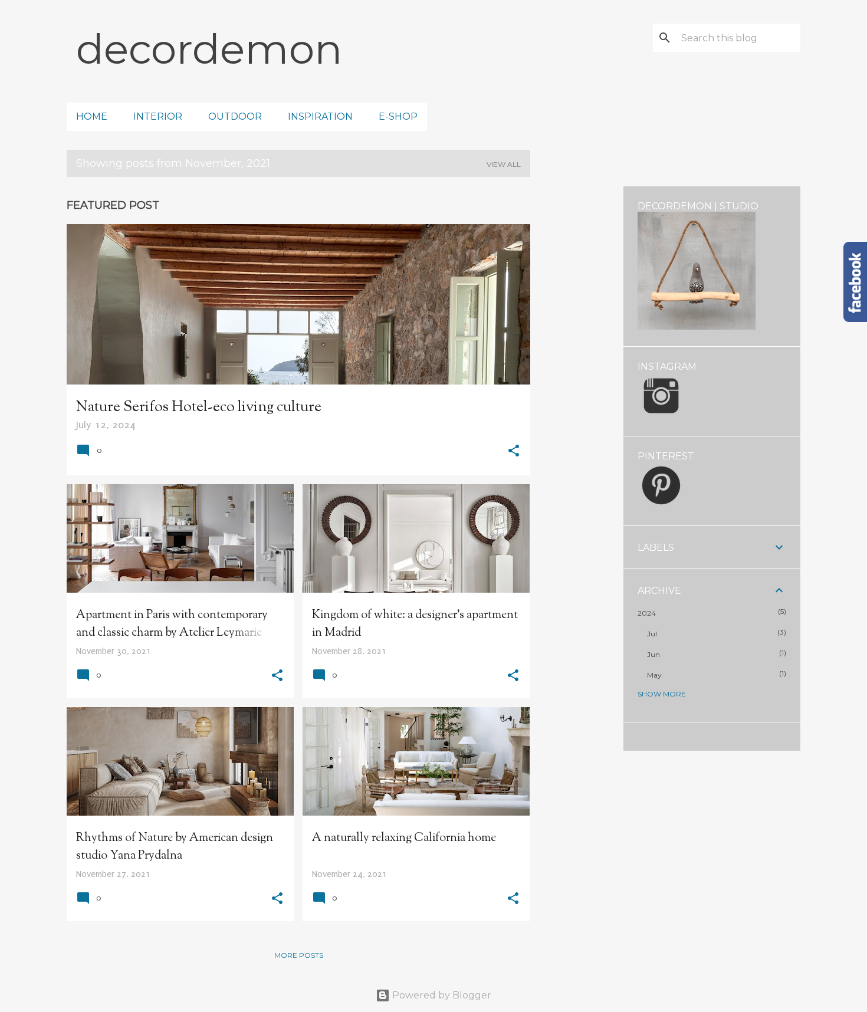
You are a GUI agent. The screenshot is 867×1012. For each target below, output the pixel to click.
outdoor (235, 116)
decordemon (209, 49)
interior (157, 116)
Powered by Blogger (440, 995)
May (654, 675)
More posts (298, 955)
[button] (514, 452)
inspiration (320, 116)
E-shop (398, 116)
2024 (647, 613)
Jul (652, 633)
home (91, 116)
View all (504, 164)
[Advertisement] (577, 363)
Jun (653, 654)
